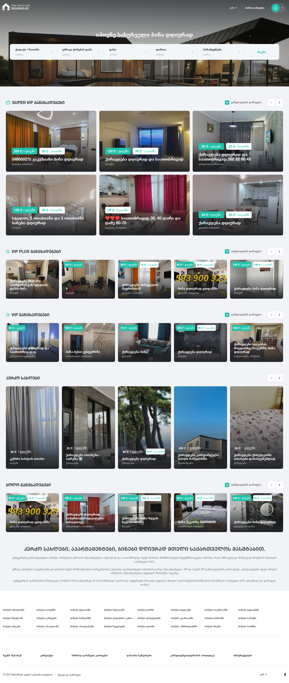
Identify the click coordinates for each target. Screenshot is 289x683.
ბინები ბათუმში (46, 609)
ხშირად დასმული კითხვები (90, 655)
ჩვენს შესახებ (12, 655)
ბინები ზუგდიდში (114, 626)
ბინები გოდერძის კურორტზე (120, 618)
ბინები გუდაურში (248, 609)
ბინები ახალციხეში (82, 626)
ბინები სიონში (247, 626)
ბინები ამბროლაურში (184, 626)
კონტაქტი (46, 655)
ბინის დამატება (254, 7)
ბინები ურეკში (11, 626)
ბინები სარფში (247, 618)
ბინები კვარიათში (182, 618)
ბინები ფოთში (146, 626)
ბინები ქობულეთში (149, 618)
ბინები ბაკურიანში (216, 609)
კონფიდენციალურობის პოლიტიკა (192, 655)
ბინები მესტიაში (13, 618)
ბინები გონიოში (214, 618)
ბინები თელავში (181, 609)
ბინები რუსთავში (114, 609)
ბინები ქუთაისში (80, 609)
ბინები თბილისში (13, 609)
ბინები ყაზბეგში (47, 618)
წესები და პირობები (69, 674)
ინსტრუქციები (242, 655)
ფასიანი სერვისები (139, 655)
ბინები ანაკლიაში (48, 626)
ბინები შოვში (213, 626)
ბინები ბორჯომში (80, 618)
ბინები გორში (145, 609)
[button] (279, 102)
